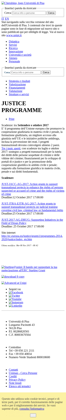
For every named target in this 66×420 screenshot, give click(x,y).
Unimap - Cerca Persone (23, 373)
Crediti (13, 376)
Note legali (15, 382)
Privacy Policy (17, 379)
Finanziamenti (17, 87)
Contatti (7, 252)
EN (7, 18)
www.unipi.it (13, 35)
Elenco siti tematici (20, 386)
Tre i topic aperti (10, 148)
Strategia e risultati (19, 81)
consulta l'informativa (31, 408)
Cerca (7, 12)
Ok (33, 415)
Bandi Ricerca (12, 260)
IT (2, 18)
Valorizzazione (17, 84)
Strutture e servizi (19, 94)
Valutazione (15, 91)
